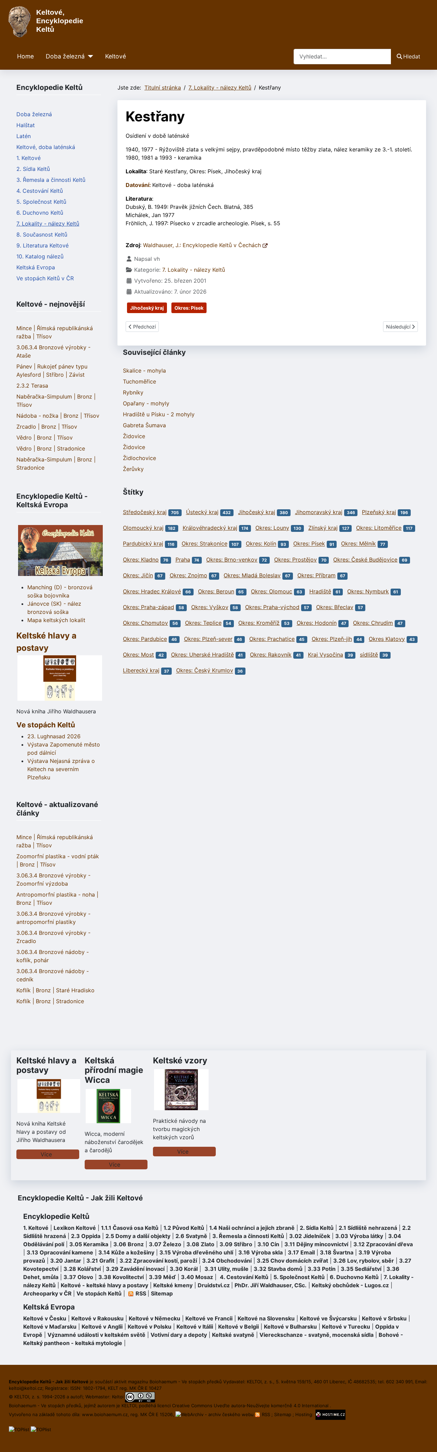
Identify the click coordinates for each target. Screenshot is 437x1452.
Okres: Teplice (203, 622)
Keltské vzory (180, 1060)
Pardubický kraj (143, 543)
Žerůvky (133, 469)
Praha (182, 559)
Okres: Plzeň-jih (332, 638)
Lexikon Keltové (75, 1227)
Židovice (134, 436)
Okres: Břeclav (334, 607)
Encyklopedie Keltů (56, 1216)
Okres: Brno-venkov (231, 559)
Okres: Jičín (138, 575)
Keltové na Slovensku (266, 1318)
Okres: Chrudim (373, 622)
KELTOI (129, 1405)
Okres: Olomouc (271, 591)
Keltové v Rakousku (97, 1318)
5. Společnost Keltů (41, 201)
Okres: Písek (188, 308)
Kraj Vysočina (325, 654)
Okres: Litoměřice (378, 527)
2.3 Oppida (85, 1236)
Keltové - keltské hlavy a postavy (104, 1285)
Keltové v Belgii (238, 1326)
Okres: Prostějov (295, 559)
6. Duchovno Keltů (39, 212)
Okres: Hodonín (317, 622)
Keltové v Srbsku (384, 1318)
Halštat (25, 125)
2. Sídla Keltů (33, 168)
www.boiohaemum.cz (105, 1414)
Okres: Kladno (141, 559)
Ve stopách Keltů (45, 725)
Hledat (411, 56)
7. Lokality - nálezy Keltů (47, 223)
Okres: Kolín (261, 543)
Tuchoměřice (139, 381)
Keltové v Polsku (149, 1326)
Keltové (115, 56)
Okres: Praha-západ (148, 607)
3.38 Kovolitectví (121, 1277)
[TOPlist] (19, 1429)
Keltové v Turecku (346, 1326)
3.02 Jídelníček (309, 1236)
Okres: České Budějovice (365, 559)
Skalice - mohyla (144, 370)
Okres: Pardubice (145, 638)
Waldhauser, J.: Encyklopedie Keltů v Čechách (203, 245)
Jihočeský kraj (147, 308)
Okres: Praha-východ (272, 607)
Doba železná (65, 56)
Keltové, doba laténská (45, 147)
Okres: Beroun (216, 591)
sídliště (369, 654)
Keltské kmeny (173, 1285)
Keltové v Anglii (102, 1326)
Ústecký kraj (202, 512)
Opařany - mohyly (146, 403)
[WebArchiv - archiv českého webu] (215, 1414)
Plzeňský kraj (379, 512)
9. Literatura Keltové (42, 245)
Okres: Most (138, 654)
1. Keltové (28, 157)
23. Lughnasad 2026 (54, 736)
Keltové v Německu (154, 1318)
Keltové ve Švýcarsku (328, 1318)
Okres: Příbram (316, 575)
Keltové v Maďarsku (49, 1326)
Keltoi (118, 1396)
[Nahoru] (425, 1439)
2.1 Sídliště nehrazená (368, 1227)
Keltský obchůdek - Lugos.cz (350, 1285)
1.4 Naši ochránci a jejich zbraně (252, 1227)
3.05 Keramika (88, 1244)
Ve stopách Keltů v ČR (45, 278)
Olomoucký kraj (143, 527)
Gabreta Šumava (144, 425)
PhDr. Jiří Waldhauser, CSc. (271, 1285)
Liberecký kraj (141, 670)
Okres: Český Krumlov (204, 670)
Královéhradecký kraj (210, 527)
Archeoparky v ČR (47, 1293)
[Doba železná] (89, 56)
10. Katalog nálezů (40, 256)
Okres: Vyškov (209, 607)
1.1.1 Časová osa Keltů (129, 1227)
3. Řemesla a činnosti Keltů (50, 179)
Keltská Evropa (35, 267)
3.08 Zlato (200, 1244)
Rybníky (133, 392)
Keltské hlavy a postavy (46, 1065)
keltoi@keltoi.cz (25, 1388)
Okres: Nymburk (368, 591)
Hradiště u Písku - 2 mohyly (159, 414)
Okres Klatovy (387, 638)
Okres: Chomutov (145, 622)
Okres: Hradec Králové (152, 591)
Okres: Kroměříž (259, 622)
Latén (23, 136)
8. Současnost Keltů (41, 234)
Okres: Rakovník (271, 654)
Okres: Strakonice (204, 543)
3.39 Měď (162, 1277)
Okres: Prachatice (272, 638)
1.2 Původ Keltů (184, 1227)
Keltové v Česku (44, 1318)
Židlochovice (139, 458)
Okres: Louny (272, 527)
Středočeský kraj (145, 512)
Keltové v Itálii (195, 1326)
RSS (265, 1414)
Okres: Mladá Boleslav (252, 575)
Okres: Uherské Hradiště (202, 654)
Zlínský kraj (323, 527)
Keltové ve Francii (208, 1318)
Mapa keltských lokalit (56, 620)
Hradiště (320, 591)
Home (25, 56)
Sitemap (162, 1293)
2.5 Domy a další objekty (137, 1236)
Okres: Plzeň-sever (208, 638)
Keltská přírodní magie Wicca (114, 1070)
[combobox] (342, 56)
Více (46, 1154)
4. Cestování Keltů (39, 190)
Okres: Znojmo (188, 575)
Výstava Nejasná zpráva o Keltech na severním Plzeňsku (61, 769)
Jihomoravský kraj (318, 512)
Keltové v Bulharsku (290, 1326)
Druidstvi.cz (214, 1285)
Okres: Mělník (358, 543)
